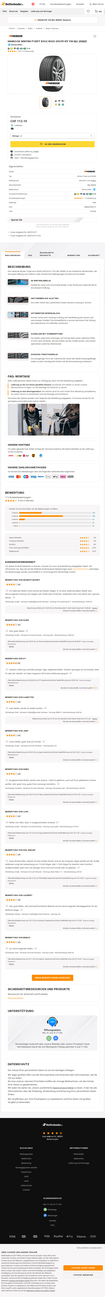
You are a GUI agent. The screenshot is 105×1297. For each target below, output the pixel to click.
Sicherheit (94, 255)
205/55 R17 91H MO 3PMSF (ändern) (54, 20)
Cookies (26, 1189)
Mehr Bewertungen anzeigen (52, 978)
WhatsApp (52, 1209)
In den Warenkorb (55, 144)
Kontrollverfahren (80, 569)
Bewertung (73, 255)
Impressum (26, 1172)
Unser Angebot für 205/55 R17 (23, 232)
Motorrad (13, 11)
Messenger (52, 1215)
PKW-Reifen (79, 1154)
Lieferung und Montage (41, 11)
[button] (52, 513)
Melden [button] (94, 608)
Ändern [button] (93, 181)
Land (26, 1181)
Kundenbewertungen (60, 4)
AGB (26, 1176)
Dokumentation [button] (16, 998)
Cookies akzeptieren (83, 1268)
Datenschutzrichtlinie (63, 1087)
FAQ (30, 255)
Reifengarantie (26, 1154)
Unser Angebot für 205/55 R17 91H (25, 235)
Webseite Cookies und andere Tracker (41, 1290)
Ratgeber (24, 11)
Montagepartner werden (26, 1167)
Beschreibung (12, 255)
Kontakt (80, 4)
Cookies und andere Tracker (19, 1280)
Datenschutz (26, 1185)
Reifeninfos (26, 1158)
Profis (42, 4)
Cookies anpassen (83, 1275)
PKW (5, 11)
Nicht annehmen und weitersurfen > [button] (89, 1248)
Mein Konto (98, 4)
